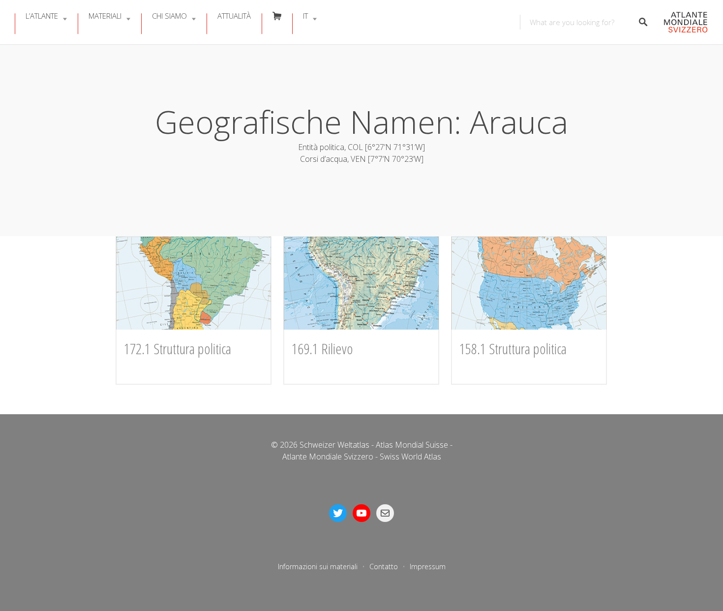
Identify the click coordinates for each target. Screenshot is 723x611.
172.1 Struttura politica (177, 348)
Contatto (383, 566)
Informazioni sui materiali (318, 566)
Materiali (105, 16)
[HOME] (683, 22)
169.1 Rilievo (322, 348)
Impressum (428, 566)
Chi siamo (169, 16)
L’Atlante (42, 16)
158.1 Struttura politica (513, 348)
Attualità (234, 16)
